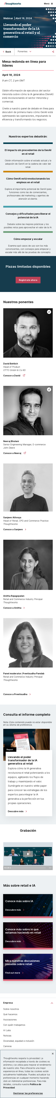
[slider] (28, 868)
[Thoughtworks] (12, 3)
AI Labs (7, 1030)
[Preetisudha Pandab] (28, 643)
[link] (28, 280)
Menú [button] (46, 3)
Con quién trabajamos (14, 1025)
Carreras (7, 1046)
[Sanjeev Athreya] (28, 487)
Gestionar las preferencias (28, 1093)
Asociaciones (10, 1019)
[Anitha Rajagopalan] (28, 565)
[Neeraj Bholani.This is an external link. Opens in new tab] (28, 410)
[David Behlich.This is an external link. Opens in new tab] (28, 333)
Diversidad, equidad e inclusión (18, 1041)
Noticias (7, 1035)
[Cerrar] (53, 1054)
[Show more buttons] (50, 868)
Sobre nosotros (11, 1009)
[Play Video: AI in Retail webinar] (28, 854)
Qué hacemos (10, 1014)
